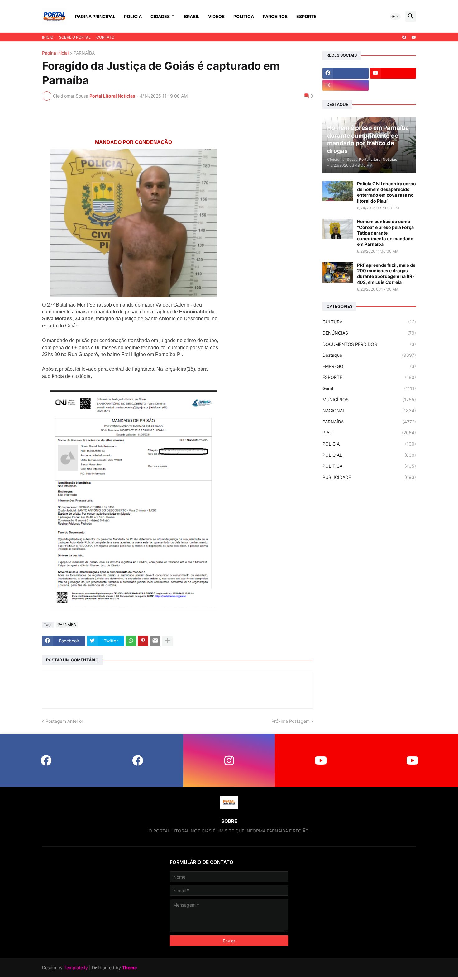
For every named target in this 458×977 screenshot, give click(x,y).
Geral (369, 388)
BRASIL (191, 16)
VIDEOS (216, 16)
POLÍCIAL (369, 455)
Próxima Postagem (290, 721)
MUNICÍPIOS (369, 399)
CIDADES (160, 16)
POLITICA (243, 16)
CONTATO (105, 37)
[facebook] (404, 37)
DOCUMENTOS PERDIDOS (369, 344)
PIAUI (369, 432)
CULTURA (369, 321)
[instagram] (345, 85)
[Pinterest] (143, 641)
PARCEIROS (275, 16)
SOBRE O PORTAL (75, 37)
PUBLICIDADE (369, 477)
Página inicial (55, 53)
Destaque (369, 355)
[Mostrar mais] (167, 641)
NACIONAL (369, 410)
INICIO (47, 37)
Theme (129, 967)
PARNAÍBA (84, 53)
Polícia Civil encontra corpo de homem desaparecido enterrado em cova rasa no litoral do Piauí (386, 192)
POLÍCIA (369, 443)
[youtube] (414, 37)
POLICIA (133, 16)
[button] (395, 16)
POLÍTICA (369, 466)
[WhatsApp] (131, 641)
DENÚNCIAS (369, 333)
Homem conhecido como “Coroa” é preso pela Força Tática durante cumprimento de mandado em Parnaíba (385, 233)
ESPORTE (306, 16)
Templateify (76, 967)
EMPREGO (369, 366)
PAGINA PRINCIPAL (95, 16)
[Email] (155, 641)
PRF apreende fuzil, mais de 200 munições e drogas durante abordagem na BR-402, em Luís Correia (386, 273)
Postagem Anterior (64, 721)
